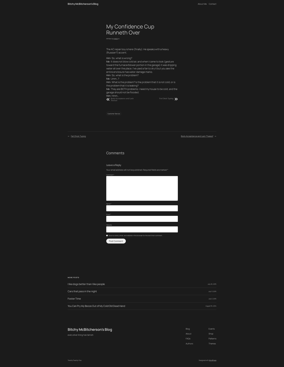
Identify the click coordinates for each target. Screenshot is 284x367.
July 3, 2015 (212, 299)
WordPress (212, 360)
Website (109, 225)
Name (108, 204)
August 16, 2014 (211, 306)
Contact (212, 4)
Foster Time (74, 298)
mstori (116, 39)
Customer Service (113, 114)
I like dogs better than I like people (86, 284)
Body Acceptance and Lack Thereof (197, 136)
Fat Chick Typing (166, 98)
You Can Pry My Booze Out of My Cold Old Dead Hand (96, 306)
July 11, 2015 (212, 291)
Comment (110, 175)
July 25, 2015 (212, 284)
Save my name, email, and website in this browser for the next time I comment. (135, 235)
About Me (202, 4)
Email (108, 214)
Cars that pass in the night (82, 291)
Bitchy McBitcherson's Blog (83, 4)
